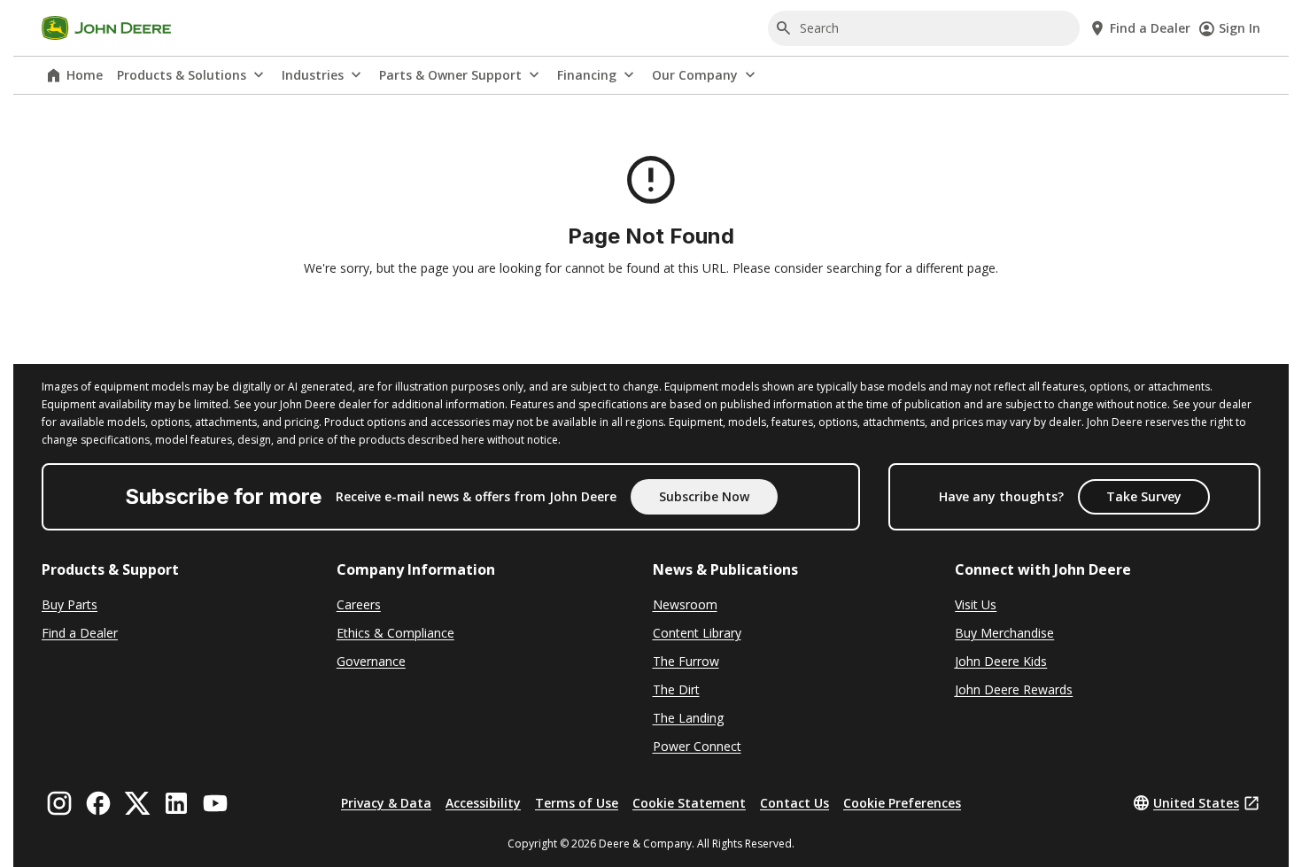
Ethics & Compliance (395, 632)
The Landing (688, 717)
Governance (371, 661)
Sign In (1239, 27)
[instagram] (59, 803)
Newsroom (685, 604)
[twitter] (137, 803)
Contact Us (794, 802)
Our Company (695, 74)
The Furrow (686, 661)
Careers (359, 604)
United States (1196, 802)
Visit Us (975, 604)
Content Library (697, 632)
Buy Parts (69, 604)
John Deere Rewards (1014, 689)
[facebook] (98, 803)
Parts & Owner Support (450, 74)
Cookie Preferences (902, 802)
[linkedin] (176, 803)
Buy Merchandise (1004, 632)
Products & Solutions (181, 74)
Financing (586, 74)
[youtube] (215, 803)
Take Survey (1144, 496)
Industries (313, 74)
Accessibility (483, 802)
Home (84, 74)
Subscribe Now (704, 496)
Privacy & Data (386, 802)
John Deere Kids (1001, 661)
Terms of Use (576, 802)
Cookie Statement (689, 802)
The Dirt (676, 689)
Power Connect (697, 746)
